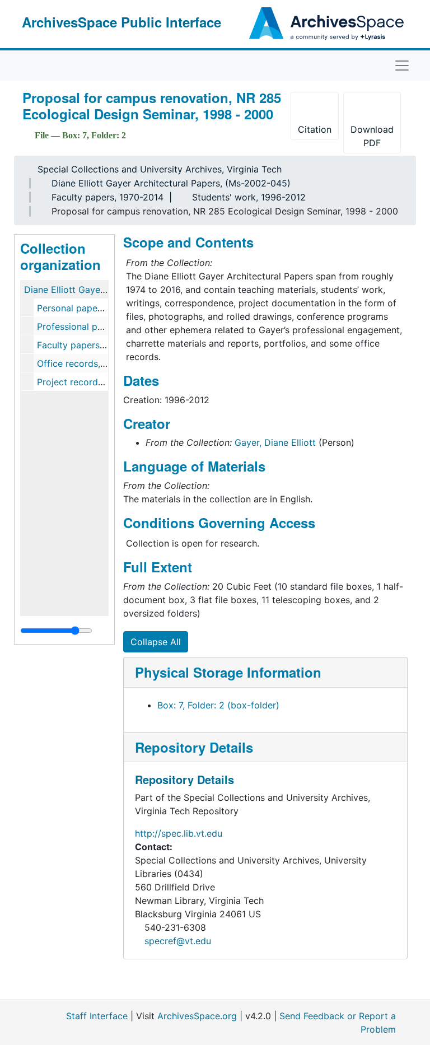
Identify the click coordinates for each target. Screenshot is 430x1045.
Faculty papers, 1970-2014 (107, 197)
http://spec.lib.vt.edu (178, 833)
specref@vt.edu (177, 940)
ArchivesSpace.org (197, 1015)
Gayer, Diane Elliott (275, 442)
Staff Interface (97, 1015)
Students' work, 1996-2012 (249, 197)
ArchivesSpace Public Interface (121, 21)
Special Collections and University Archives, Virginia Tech (160, 169)
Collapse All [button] (155, 641)
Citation (314, 129)
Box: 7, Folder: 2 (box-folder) (218, 705)
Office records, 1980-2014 (92, 363)
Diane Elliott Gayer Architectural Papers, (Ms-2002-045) (171, 183)
